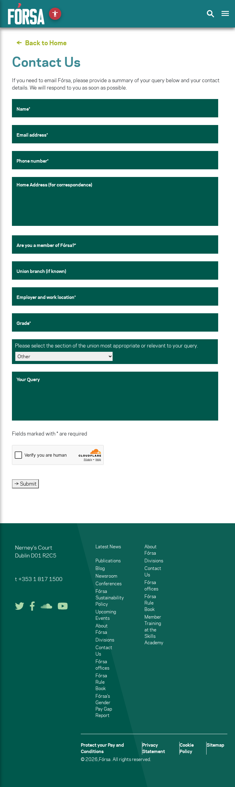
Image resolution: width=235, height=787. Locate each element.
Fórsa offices (102, 664)
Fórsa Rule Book (101, 682)
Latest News (108, 546)
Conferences (108, 583)
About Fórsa (101, 629)
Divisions (104, 640)
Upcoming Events (105, 615)
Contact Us (103, 650)
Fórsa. (105, 759)
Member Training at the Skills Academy (153, 630)
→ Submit (25, 483)
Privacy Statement (153, 748)
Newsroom (106, 576)
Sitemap (215, 745)
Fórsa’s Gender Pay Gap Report (103, 706)
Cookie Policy (187, 748)
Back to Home (46, 42)
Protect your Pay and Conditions (102, 748)
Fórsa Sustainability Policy (109, 597)
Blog (100, 568)
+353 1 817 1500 (40, 579)
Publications (108, 560)
